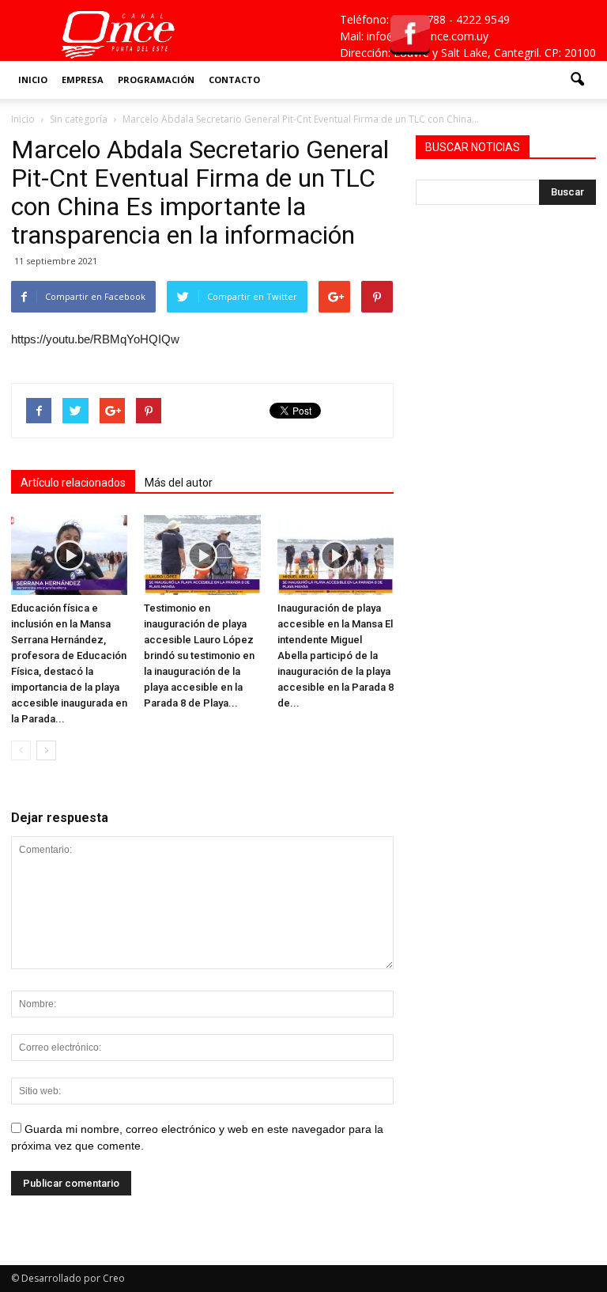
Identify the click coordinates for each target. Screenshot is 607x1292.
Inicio (32, 79)
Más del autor (179, 482)
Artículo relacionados (73, 482)
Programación (156, 79)
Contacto (234, 79)
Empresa (83, 79)
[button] (577, 80)
